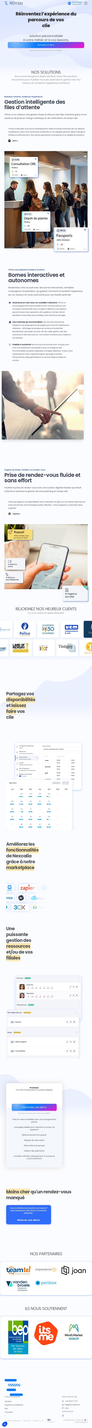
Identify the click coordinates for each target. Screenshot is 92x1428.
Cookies (36, 1421)
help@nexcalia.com (72, 1405)
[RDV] (46, 1387)
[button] (4, 1424)
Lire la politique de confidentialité (14, 1409)
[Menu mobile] (85, 3)
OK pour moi (41, 1417)
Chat (67, 1408)
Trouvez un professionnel (14, 3)
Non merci (10, 1417)
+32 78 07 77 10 (71, 1401)
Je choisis (25, 1417)
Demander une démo (46, 45)
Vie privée (27, 1421)
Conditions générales (12, 1421)
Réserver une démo (28, 1220)
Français (51, 1422)
